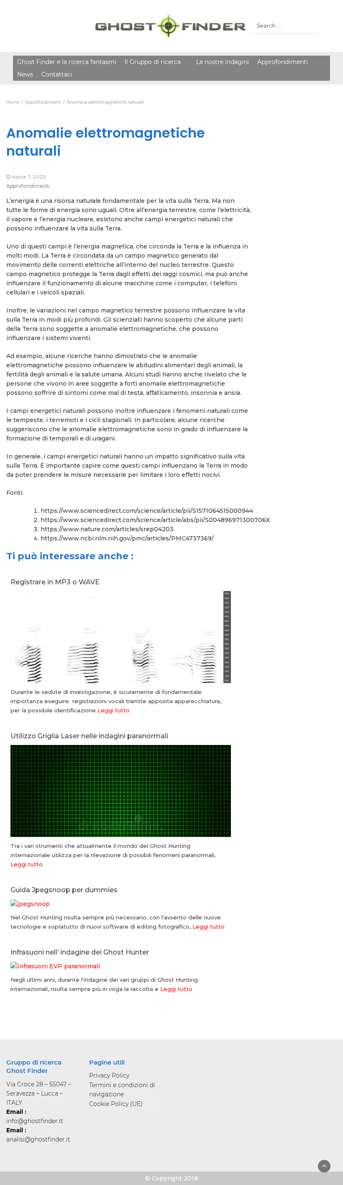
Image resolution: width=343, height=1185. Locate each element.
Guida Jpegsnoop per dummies (64, 890)
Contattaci (56, 74)
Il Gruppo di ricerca (153, 62)
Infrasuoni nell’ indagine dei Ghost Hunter (79, 952)
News (25, 74)
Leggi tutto (113, 710)
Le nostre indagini (222, 62)
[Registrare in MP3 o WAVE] (120, 660)
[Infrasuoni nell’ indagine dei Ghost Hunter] (55, 966)
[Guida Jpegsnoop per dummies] (30, 903)
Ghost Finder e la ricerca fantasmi (66, 62)
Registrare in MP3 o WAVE (55, 582)
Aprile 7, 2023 (29, 177)
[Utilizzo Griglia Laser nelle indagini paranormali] (120, 822)
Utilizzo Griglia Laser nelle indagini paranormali (89, 736)
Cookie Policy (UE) (116, 1104)
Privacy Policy (109, 1075)
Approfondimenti (282, 62)
